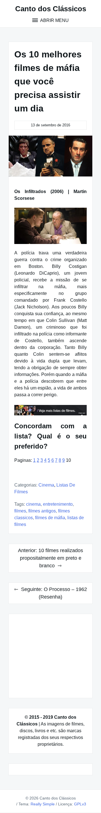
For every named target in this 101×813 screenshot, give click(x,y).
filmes (20, 511)
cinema (33, 504)
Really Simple (43, 804)
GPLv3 (80, 804)
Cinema (46, 485)
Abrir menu (54, 20)
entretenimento (58, 504)
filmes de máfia (50, 517)
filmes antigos (42, 511)
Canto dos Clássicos (50, 9)
